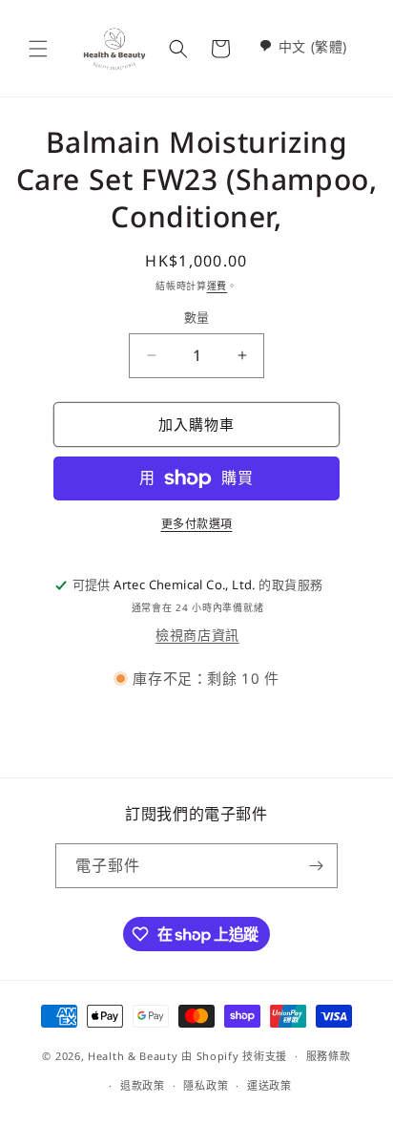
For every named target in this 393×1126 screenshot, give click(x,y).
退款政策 (142, 1085)
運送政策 (269, 1085)
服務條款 (328, 1056)
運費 (217, 285)
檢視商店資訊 (197, 635)
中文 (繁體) (313, 46)
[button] (38, 49)
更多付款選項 (197, 524)
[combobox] (303, 46)
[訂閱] (316, 865)
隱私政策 (205, 1085)
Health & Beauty (133, 1056)
